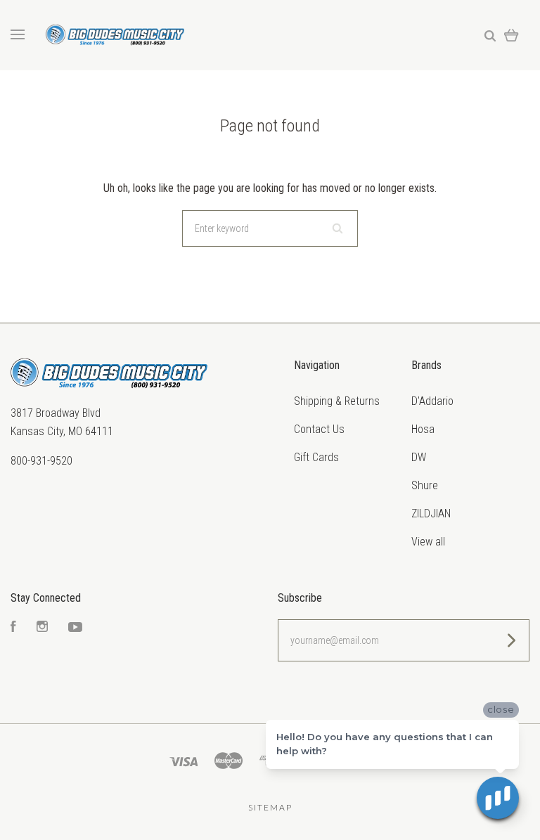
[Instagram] (42, 628)
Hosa (423, 429)
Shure (424, 485)
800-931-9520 (41, 460)
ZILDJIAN (431, 513)
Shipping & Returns (337, 401)
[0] (511, 34)
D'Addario (432, 401)
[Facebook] (13, 628)
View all (428, 541)
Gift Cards (316, 457)
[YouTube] (75, 628)
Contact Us (319, 429)
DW (418, 457)
